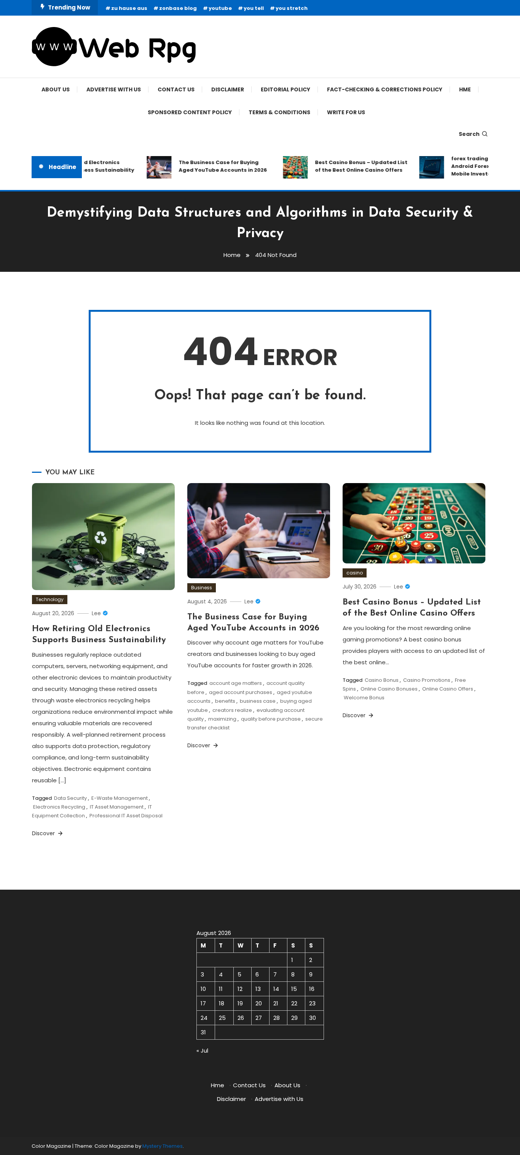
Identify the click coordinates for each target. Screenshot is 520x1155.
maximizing (222, 719)
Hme (465, 89)
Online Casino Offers (447, 688)
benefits (225, 701)
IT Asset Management (117, 806)
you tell (254, 8)
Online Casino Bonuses (389, 688)
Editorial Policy (285, 89)
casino (354, 573)
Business (201, 587)
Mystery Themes (162, 1146)
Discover (44, 833)
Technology (50, 599)
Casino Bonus (382, 680)
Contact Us (176, 89)
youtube (220, 8)
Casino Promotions (426, 680)
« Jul (202, 1050)
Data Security (70, 798)
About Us (55, 89)
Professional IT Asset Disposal (126, 815)
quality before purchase (271, 719)
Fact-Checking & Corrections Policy (384, 89)
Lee (96, 613)
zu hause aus (129, 8)
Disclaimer (227, 89)
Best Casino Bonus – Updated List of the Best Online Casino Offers (352, 166)
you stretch (292, 8)
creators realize (232, 710)
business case (258, 701)
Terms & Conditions (279, 112)
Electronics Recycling (59, 806)
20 (258, 1003)
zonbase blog (178, 8)
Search (469, 134)
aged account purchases (240, 692)
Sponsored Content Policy (190, 112)
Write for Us (346, 112)
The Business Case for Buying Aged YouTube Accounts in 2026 (214, 166)
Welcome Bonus (364, 697)
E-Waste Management (119, 798)
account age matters (235, 683)
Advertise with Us (113, 89)
